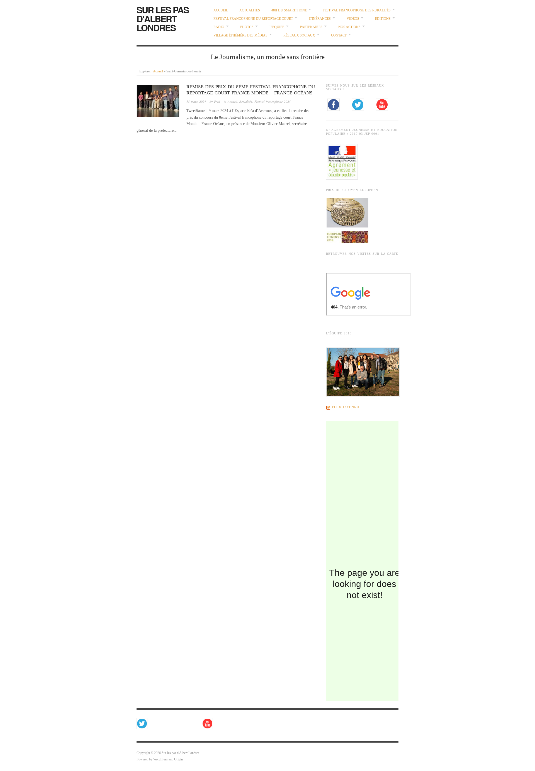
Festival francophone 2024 (272, 101)
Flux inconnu (345, 407)
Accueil (220, 10)
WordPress (160, 759)
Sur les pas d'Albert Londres (163, 18)
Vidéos (353, 19)
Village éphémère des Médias (240, 35)
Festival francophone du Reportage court (253, 19)
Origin (178, 759)
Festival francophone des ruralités (357, 10)
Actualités (249, 10)
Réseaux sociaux (299, 35)
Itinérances (320, 19)
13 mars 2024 (196, 101)
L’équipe (276, 27)
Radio (218, 27)
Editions (383, 19)
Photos (247, 27)
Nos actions (349, 27)
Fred (217, 101)
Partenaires (311, 27)
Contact (339, 35)
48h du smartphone (289, 10)
